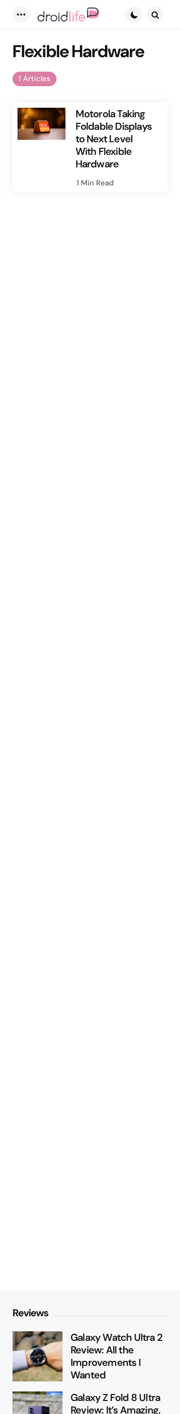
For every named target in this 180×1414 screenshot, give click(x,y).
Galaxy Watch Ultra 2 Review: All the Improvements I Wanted (116, 1356)
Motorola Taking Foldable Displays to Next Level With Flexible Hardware (114, 139)
